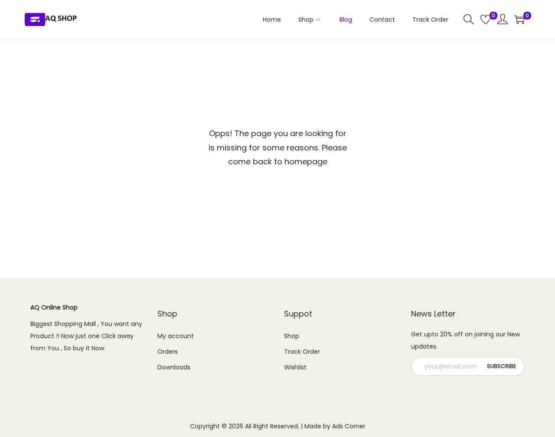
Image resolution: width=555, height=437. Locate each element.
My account (175, 336)
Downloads (173, 367)
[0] (485, 19)
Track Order (302, 351)
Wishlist (295, 367)
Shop (291, 336)
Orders (167, 351)
